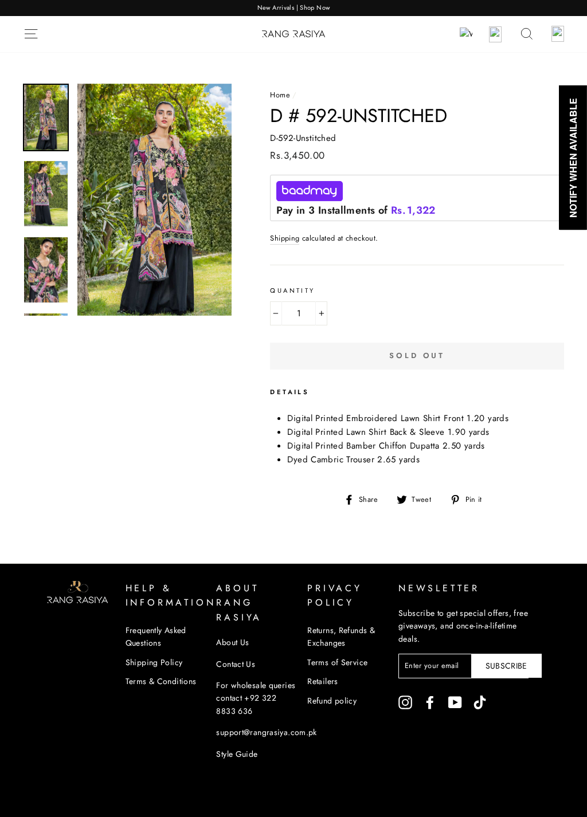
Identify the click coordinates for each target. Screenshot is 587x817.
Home (280, 94)
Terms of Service (337, 662)
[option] (293, 8)
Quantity (292, 290)
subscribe (506, 665)
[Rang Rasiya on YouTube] (455, 703)
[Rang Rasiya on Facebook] (430, 703)
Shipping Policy (154, 662)
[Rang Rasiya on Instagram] (405, 703)
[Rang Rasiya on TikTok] (480, 703)
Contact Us (235, 664)
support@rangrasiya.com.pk (266, 732)
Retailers (322, 681)
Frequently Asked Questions (156, 636)
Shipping (284, 238)
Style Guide (236, 754)
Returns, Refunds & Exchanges (341, 636)
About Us (232, 642)
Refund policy (332, 700)
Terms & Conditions (161, 681)
